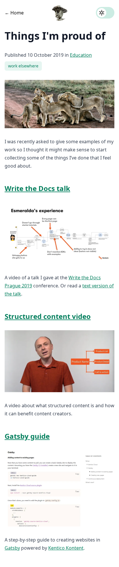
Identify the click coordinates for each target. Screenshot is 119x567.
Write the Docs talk (37, 188)
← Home (14, 13)
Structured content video (48, 316)
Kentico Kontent (65, 548)
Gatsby (12, 548)
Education (81, 55)
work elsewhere (23, 66)
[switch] (105, 13)
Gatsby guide (27, 436)
